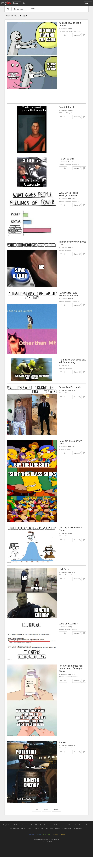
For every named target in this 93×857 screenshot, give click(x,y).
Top (19, 9)
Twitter (38, 834)
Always (62, 742)
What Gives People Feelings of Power (68, 194)
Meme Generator (27, 825)
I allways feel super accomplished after (68, 294)
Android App (47, 834)
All (8, 9)
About (23, 828)
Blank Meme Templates (43, 825)
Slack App (49, 828)
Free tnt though (67, 107)
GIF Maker (16, 825)
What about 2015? (68, 623)
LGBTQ (70, 627)
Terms (37, 828)
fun (68, 365)
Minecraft (70, 110)
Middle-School (71, 198)
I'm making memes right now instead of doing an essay (71, 668)
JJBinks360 (11, 15)
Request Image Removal (63, 828)
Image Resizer (14, 828)
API (42, 828)
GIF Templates (58, 825)
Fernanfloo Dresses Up (70, 387)
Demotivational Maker (82, 825)
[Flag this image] (84, 35)
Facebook (31, 834)
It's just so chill (66, 158)
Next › (56, 810)
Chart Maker (69, 825)
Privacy (29, 828)
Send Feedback (78, 828)
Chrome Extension (59, 834)
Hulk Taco (64, 569)
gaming (70, 28)
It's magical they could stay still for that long (72, 361)
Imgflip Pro (6, 825)
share (76, 35)
